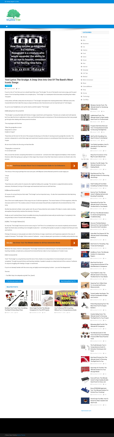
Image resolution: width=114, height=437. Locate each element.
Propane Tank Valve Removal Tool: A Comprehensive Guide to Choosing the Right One (99, 127)
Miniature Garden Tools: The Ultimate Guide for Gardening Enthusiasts (99, 107)
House (84, 60)
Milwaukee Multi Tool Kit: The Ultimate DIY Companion (99, 325)
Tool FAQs (8, 85)
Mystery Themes (21, 435)
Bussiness (86, 43)
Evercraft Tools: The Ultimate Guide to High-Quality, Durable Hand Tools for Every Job (99, 380)
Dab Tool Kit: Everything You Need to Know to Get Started (99, 137)
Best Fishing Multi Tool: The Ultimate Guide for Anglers (69, 281)
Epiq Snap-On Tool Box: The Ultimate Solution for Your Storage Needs (99, 369)
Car (84, 47)
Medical (85, 76)
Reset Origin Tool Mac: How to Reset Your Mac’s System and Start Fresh (99, 400)
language (85, 70)
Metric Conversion (88, 80)
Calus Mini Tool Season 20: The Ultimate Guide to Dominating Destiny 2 (100, 235)
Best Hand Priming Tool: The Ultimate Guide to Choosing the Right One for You (99, 359)
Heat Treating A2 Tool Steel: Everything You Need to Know (99, 185)
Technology (86, 96)
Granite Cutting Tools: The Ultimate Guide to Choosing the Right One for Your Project (99, 316)
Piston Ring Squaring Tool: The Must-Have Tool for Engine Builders (100, 305)
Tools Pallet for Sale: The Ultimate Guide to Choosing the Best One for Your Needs (99, 274)
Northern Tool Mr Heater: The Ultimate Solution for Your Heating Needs (99, 165)
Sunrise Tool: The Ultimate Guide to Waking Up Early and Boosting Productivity (99, 194)
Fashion (85, 50)
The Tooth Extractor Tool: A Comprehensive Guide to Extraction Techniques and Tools (98, 348)
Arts (84, 40)
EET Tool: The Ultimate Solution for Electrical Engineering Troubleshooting (100, 214)
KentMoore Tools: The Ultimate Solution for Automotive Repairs (99, 254)
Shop (84, 89)
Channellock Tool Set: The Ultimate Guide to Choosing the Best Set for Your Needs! (99, 204)
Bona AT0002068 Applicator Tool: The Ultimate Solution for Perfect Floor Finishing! (99, 390)
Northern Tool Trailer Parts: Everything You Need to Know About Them (16, 309)
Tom (18, 88)
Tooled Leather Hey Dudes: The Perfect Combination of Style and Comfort (100, 295)
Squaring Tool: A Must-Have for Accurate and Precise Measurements (99, 285)
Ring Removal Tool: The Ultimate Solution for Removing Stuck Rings (100, 175)
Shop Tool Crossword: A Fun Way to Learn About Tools (99, 155)
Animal (85, 37)
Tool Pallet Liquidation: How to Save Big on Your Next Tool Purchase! (99, 146)
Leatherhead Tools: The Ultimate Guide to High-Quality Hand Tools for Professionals (99, 117)
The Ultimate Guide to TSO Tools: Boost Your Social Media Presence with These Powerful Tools (100, 335)
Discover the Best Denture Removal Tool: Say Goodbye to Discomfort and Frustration (100, 225)
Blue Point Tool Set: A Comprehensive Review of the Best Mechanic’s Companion (99, 264)
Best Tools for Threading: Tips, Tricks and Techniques (100, 244)
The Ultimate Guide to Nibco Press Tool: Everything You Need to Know (15, 281)
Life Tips (85, 73)
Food (84, 53)
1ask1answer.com (86, 410)
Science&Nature (87, 86)
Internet (85, 66)
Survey (85, 93)
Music (84, 83)
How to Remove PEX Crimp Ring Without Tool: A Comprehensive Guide (65, 309)
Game (84, 56)
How (84, 63)
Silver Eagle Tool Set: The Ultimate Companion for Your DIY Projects (40, 309)
